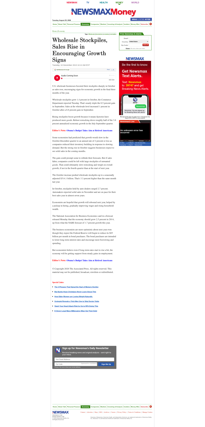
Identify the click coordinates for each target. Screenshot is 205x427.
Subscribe (144, 24)
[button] (150, 24)
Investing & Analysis (115, 24)
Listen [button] (121, 140)
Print (108, 69)
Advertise (90, 412)
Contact (83, 412)
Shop (96, 412)
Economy (85, 24)
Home (55, 24)
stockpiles (113, 34)
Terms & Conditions (134, 412)
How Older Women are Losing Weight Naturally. (73, 296)
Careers (113, 412)
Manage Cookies (147, 412)
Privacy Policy (121, 412)
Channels (131, 140)
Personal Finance (73, 24)
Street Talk (62, 24)
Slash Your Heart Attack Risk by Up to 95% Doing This (76, 306)
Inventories (99, 34)
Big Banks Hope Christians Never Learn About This (75, 292)
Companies (95, 24)
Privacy (56, 367)
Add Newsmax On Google (62, 69)
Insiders (127, 24)
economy (106, 34)
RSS (100, 412)
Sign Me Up (106, 364)
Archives (106, 412)
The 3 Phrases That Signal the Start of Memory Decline (76, 287)
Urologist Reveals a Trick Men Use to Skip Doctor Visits (76, 301)
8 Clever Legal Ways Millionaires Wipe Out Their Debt (75, 311)
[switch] (133, 138)
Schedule (141, 140)
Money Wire (135, 24)
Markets (103, 24)
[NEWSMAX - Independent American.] (103, 12)
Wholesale (91, 34)
